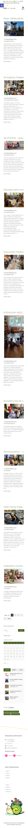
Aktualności (7, 41)
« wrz (5, 663)
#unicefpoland (7, 714)
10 (8, 651)
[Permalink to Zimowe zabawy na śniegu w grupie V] (7, 681)
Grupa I (12, 274)
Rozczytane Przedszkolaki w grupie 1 (14, 252)
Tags (21, 669)
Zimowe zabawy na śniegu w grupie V (16, 679)
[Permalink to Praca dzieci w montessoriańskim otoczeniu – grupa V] (7, 687)
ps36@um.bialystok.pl (9, 1)
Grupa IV (12, 155)
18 (11, 653)
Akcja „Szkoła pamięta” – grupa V (14, 18)
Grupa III (8, 775)
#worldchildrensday (15, 714)
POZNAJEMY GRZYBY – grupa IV (14, 312)
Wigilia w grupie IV (14, 697)
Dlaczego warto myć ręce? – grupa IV (14, 189)
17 (8, 653)
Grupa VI (8, 787)
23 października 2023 (10, 422)
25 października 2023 (10, 361)
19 (14, 653)
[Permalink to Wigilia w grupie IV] (7, 698)
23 (5, 656)
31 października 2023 (10, 39)
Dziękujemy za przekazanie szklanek (14, 566)
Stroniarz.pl (18, 824)
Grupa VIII (16, 100)
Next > (9, 618)
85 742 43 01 (17, 1)
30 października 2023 (10, 98)
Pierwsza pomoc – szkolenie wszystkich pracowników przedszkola (14, 451)
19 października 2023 (10, 528)
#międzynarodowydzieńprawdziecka (11, 711)
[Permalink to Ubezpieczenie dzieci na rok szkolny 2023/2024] (7, 675)
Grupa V (12, 41)
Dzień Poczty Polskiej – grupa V (14, 507)
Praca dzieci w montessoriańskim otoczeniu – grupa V (16, 685)
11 (11, 651)
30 (5, 659)
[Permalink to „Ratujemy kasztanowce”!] (7, 692)
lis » (8, 663)
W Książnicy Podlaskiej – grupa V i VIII (14, 77)
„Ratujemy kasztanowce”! (16, 691)
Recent (14, 669)
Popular (7, 669)
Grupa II (8, 773)
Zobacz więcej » (7, 61)
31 (8, 659)
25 (11, 656)
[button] (2, 5)
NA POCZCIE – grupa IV (14, 138)
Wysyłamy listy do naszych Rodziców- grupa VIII (14, 401)
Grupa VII (8, 789)
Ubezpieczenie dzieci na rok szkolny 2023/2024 (16, 673)
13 (17, 651)
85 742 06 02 (10, 745)
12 (14, 651)
